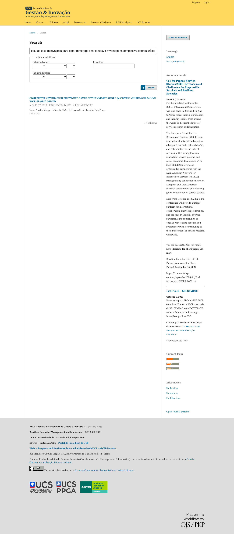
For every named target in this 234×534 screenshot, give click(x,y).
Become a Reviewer (101, 22)
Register (196, 2)
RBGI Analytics (123, 22)
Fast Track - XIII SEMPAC (182, 290)
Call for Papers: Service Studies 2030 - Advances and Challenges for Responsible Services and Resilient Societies (184, 87)
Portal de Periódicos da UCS (73, 442)
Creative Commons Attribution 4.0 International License (104, 470)
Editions (54, 22)
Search (151, 88)
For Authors (172, 393)
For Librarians (173, 398)
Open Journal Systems (177, 411)
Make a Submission (178, 37)
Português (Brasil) (175, 61)
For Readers (172, 388)
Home (28, 22)
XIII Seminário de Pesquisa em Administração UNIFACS (183, 330)
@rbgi (66, 22)
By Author (98, 62)
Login (206, 2)
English (170, 56)
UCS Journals (143, 22)
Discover (79, 22)
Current (40, 22)
